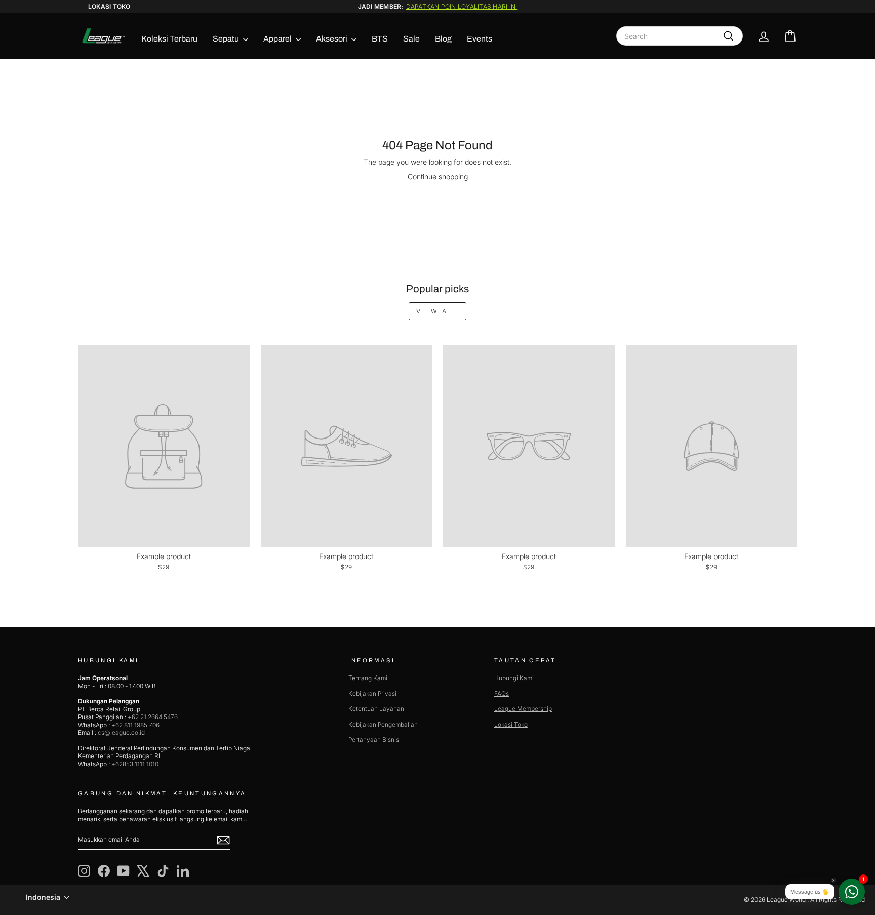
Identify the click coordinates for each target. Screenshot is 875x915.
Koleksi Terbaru (169, 38)
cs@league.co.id (121, 732)
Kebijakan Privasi (372, 693)
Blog (443, 38)
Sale (411, 38)
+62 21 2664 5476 (153, 717)
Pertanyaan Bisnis (373, 739)
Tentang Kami (367, 678)
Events (479, 38)
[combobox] (679, 36)
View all (437, 311)
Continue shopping (438, 176)
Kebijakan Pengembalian (383, 724)
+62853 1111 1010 (134, 764)
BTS (380, 38)
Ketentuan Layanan (376, 708)
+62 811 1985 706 (135, 725)
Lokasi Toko (109, 6)
